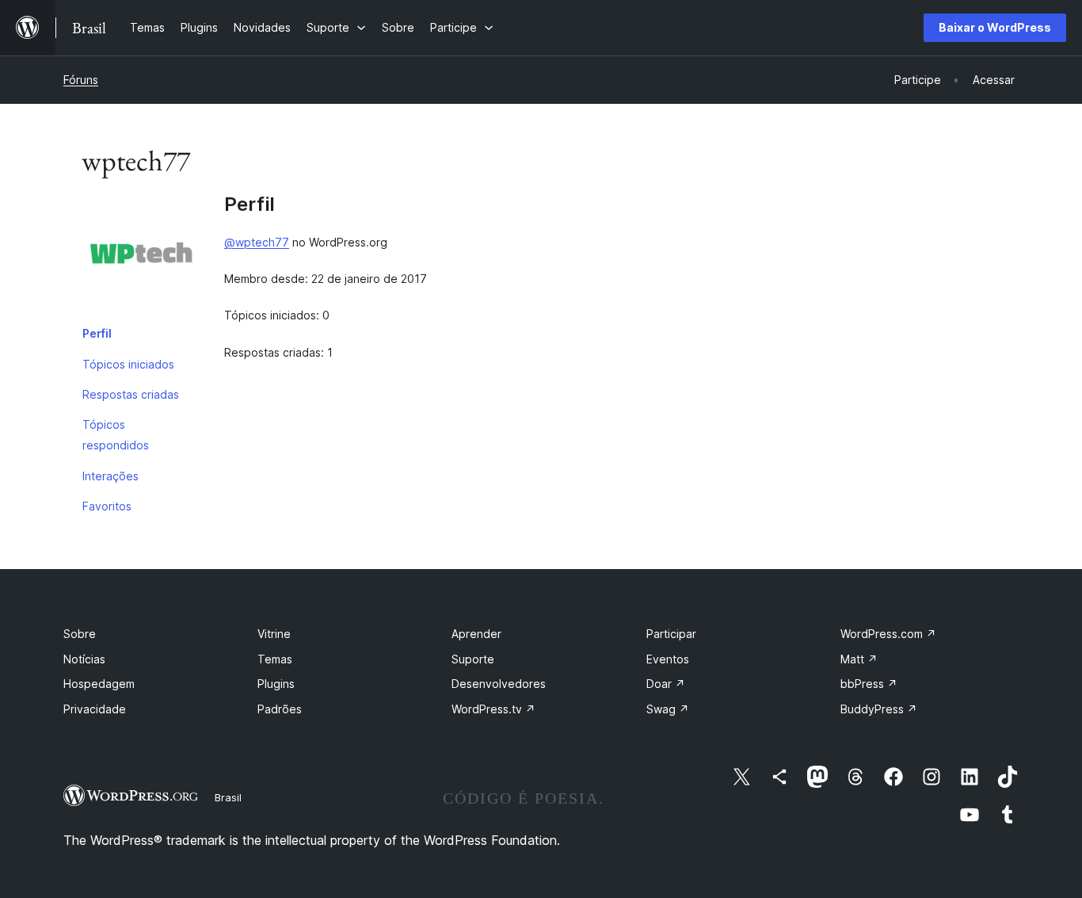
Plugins (276, 683)
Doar (665, 683)
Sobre (79, 633)
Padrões (279, 709)
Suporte (472, 659)
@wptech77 (256, 242)
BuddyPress (878, 709)
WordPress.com (888, 633)
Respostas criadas (130, 394)
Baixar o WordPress (995, 27)
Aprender (476, 633)
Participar (671, 633)
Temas (274, 659)
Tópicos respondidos (115, 435)
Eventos (667, 659)
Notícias (84, 659)
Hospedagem (99, 683)
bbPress (868, 683)
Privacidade (94, 709)
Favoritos (106, 506)
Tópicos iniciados (128, 364)
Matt (859, 659)
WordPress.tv (493, 709)
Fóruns (80, 79)
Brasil (228, 797)
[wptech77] (141, 256)
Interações (110, 476)
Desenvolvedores (498, 683)
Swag (667, 709)
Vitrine (274, 633)
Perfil (97, 333)
